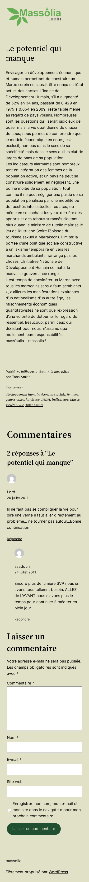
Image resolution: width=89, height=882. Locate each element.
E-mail (14, 759)
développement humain (23, 394)
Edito (65, 371)
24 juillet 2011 (25, 572)
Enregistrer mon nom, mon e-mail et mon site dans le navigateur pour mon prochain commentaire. (47, 809)
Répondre (14, 539)
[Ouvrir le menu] (80, 17)
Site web (15, 781)
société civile (15, 405)
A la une (53, 371)
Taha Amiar (34, 405)
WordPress (58, 871)
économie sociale (53, 394)
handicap (33, 399)
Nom (13, 737)
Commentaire (20, 683)
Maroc (75, 399)
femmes (72, 394)
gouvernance (15, 399)
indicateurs (60, 399)
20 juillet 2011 (17, 498)
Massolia (13, 860)
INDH (45, 399)
